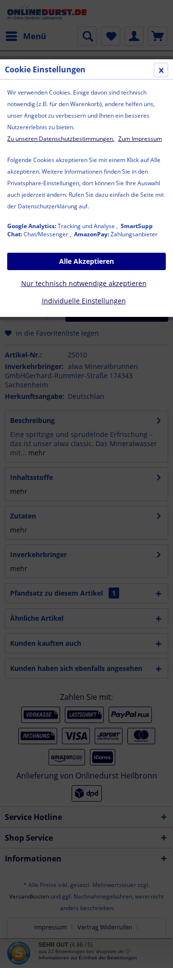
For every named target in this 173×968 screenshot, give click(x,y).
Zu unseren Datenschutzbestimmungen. (60, 139)
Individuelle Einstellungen (84, 300)
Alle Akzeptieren (86, 261)
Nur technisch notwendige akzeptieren (84, 283)
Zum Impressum (140, 139)
